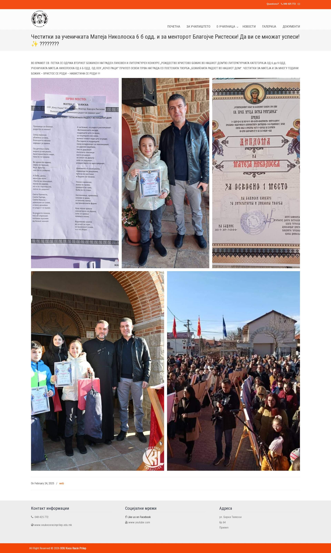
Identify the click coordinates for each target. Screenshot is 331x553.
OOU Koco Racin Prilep (39, 18)
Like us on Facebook (139, 517)
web (61, 483)
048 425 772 (289, 4)
